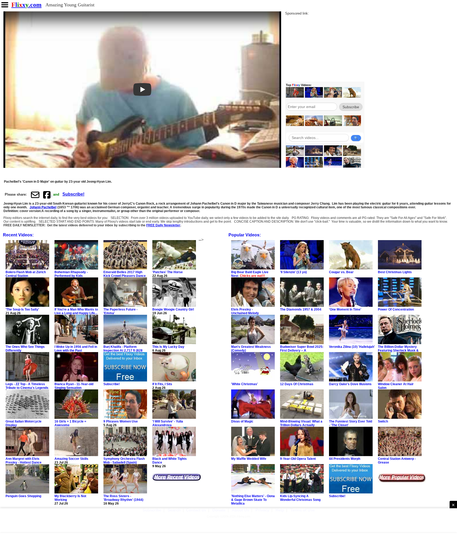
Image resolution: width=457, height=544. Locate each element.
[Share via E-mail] (35, 194)
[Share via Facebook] (47, 194)
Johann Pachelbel (43, 207)
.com (26, 4)
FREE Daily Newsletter (163, 225)
